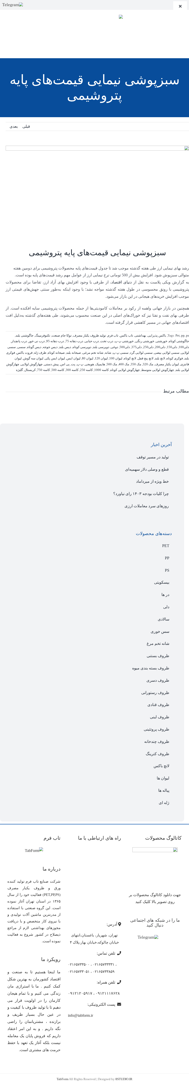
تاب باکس (126, 335)
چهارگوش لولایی (32, 364)
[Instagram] (163, 937)
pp (183, 335)
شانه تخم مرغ (158, 643)
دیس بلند (65, 347)
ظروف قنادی (158, 705)
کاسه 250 (86, 370)
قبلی (26, 126)
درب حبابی (92, 341)
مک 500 (112, 364)
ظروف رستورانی (155, 693)
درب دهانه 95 (55, 341)
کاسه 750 (43, 370)
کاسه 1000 (101, 370)
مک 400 (124, 364)
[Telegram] (12, 4)
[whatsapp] (38, 4)
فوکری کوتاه (174, 358)
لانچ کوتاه (130, 358)
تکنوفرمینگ (42, 335)
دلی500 (125, 347)
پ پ (80, 364)
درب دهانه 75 (74, 341)
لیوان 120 (101, 358)
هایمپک (100, 364)
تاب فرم (113, 335)
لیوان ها (163, 778)
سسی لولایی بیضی (166, 352)
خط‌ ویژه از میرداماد (152, 481)
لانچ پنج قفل (145, 358)
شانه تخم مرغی (92, 352)
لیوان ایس (73, 358)
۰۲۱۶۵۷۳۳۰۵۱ (79, 972)
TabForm (62, 1079)
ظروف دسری (157, 680)
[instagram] (29, 4)
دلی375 (136, 347)
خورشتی (161, 341)
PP (167, 558)
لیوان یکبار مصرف (167, 364)
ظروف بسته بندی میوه (150, 668)
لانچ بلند (160, 358)
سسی (21, 347)
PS (167, 570)
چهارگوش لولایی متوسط (157, 370)
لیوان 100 (115, 358)
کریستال (30, 370)
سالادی (163, 619)
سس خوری (160, 631)
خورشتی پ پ (124, 341)
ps (187, 335)
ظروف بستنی (158, 656)
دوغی (114, 347)
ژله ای (164, 803)
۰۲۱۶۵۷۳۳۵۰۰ (79, 964)
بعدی (14, 126)
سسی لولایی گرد (141, 352)
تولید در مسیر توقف (153, 457)
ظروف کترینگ (157, 754)
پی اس (65, 364)
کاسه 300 (72, 370)
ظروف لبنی (159, 717)
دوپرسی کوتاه (82, 347)
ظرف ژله (40, 352)
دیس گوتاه (34, 347)
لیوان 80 (87, 358)
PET (165, 546)
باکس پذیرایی (157, 335)
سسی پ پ (120, 352)
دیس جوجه (50, 347)
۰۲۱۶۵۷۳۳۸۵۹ (103, 972)
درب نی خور (37, 341)
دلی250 (148, 347)
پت (73, 364)
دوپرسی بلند (101, 347)
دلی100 (184, 347)
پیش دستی (51, 364)
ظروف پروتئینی (156, 729)
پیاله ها (163, 790)
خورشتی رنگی (144, 341)
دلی (166, 607)
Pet (177, 335)
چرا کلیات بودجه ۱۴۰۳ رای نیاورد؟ (141, 494)
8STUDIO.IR (123, 1079)
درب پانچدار (19, 341)
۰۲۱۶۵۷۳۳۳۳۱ (103, 964)
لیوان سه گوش (33, 358)
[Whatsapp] (171, 937)
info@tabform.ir (80, 1015)
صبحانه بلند (73, 352)
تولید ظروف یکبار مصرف (89, 335)
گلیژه (19, 370)
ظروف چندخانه (156, 741)
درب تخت (106, 341)
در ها (165, 595)
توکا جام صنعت (62, 335)
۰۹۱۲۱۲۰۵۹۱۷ (80, 993)
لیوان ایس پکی (55, 358)
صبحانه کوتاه (56, 352)
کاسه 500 (57, 370)
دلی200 (160, 347)
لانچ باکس (161, 766)
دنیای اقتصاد (121, 282)
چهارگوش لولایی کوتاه (125, 370)
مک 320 (148, 364)
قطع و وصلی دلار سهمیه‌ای (147, 469)
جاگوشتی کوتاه (179, 341)
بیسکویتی (161, 582)
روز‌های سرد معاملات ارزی (147, 506)
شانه (108, 352)
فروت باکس (24, 352)
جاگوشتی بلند (24, 335)
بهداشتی (140, 335)
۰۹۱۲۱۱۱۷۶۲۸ (107, 993)
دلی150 (172, 347)
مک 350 (136, 364)
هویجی (89, 364)
